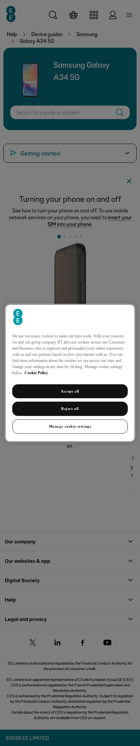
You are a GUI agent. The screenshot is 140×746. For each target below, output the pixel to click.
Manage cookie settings (70, 426)
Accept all (70, 391)
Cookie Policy (36, 372)
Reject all (70, 409)
